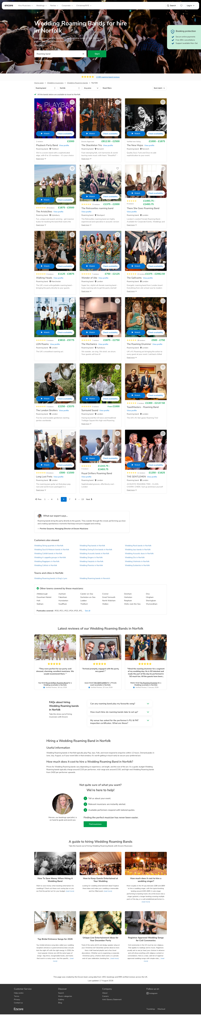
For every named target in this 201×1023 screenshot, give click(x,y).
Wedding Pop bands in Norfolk (92, 545)
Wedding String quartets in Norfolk (48, 545)
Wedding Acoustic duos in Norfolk (139, 553)
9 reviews (130, 204)
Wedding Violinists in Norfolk (137, 561)
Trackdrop (150, 1009)
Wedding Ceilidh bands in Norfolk (48, 553)
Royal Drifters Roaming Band (57, 683)
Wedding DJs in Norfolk (135, 557)
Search (173, 5)
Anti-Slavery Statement (111, 999)
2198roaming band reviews (108, 77)
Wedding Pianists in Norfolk (91, 565)
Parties (53, 5)
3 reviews (84, 469)
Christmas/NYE (82, 5)
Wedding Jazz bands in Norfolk (138, 549)
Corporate (66, 5)
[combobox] (45, 88)
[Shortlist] (181, 5)
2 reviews (39, 141)
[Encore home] (9, 5)
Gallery (61, 999)
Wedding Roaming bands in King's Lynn (50, 578)
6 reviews (50, 274)
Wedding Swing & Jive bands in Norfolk (96, 549)
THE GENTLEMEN (100, 683)
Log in (189, 5)
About (104, 993)
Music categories (65, 996)
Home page (39, 83)
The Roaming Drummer (149, 683)
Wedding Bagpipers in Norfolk (46, 561)
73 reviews (96, 204)
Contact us (18, 1002)
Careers (105, 996)
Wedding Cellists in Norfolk (45, 565)
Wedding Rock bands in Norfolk (138, 545)
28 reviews (141, 340)
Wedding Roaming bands (77, 83)
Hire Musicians (24, 5)
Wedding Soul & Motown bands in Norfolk (51, 549)
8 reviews (50, 473)
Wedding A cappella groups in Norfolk (50, 557)
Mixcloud (161, 1009)
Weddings (40, 5)
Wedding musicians (55, 83)
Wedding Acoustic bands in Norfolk (94, 553)
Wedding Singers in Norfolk (91, 557)
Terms (16, 996)
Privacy (17, 999)
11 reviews (141, 473)
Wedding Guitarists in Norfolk (137, 565)
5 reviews (50, 340)
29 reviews (50, 208)
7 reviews (95, 274)
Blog (60, 1002)
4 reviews (50, 407)
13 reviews (141, 274)
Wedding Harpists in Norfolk (91, 561)
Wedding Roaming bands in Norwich (95, 578)
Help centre (18, 993)
